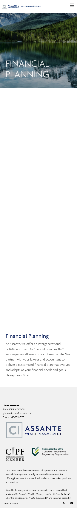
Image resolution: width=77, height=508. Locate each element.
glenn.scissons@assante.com (17, 413)
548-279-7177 (17, 417)
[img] (38, 44)
